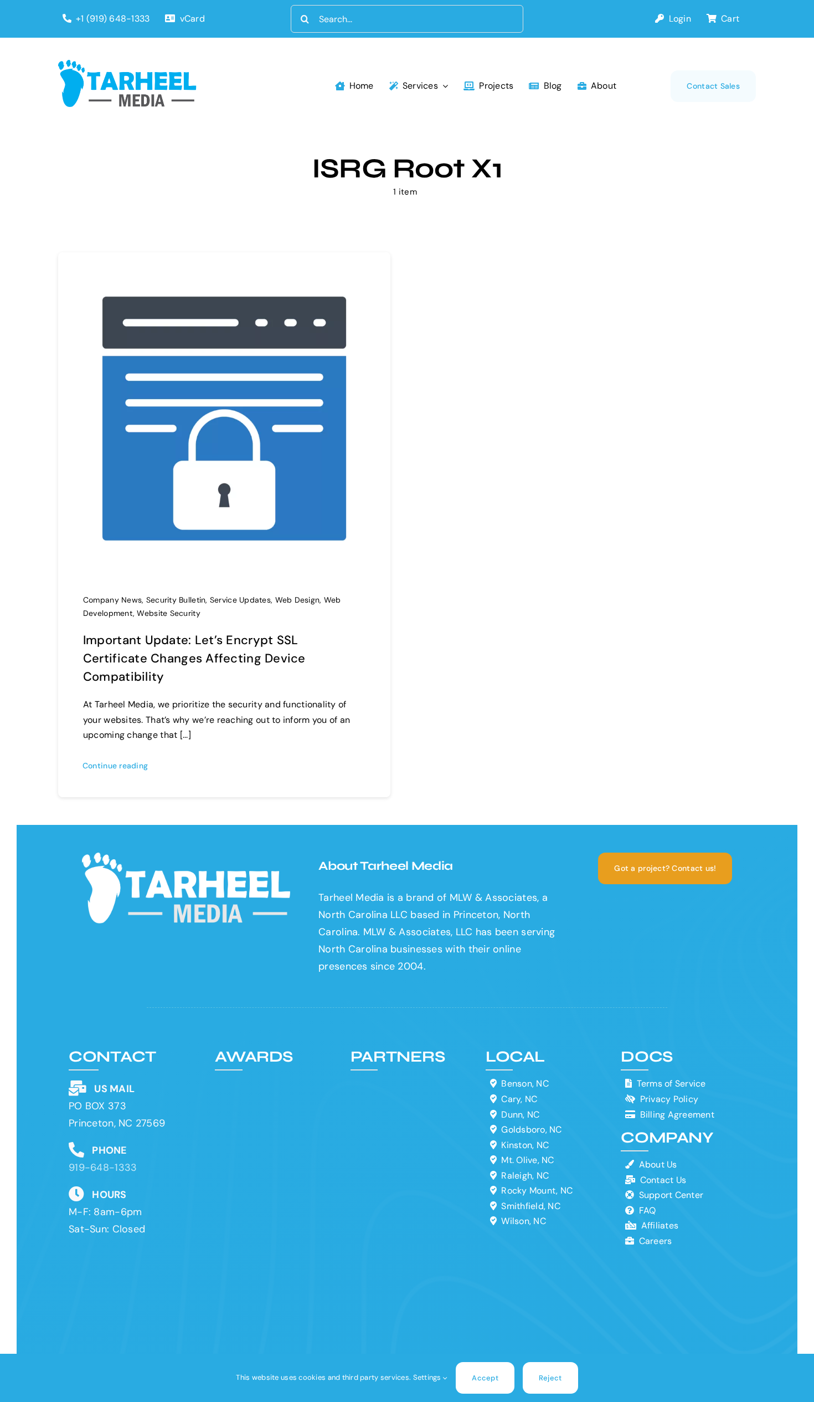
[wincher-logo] (413, 1081)
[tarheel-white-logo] (187, 857)
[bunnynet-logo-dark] (413, 1113)
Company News (112, 600)
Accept (485, 1378)
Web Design (297, 600)
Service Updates (240, 600)
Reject (550, 1378)
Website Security (168, 613)
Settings (428, 1377)
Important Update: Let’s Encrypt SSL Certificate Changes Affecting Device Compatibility (194, 658)
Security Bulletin (176, 600)
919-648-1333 (103, 1167)
